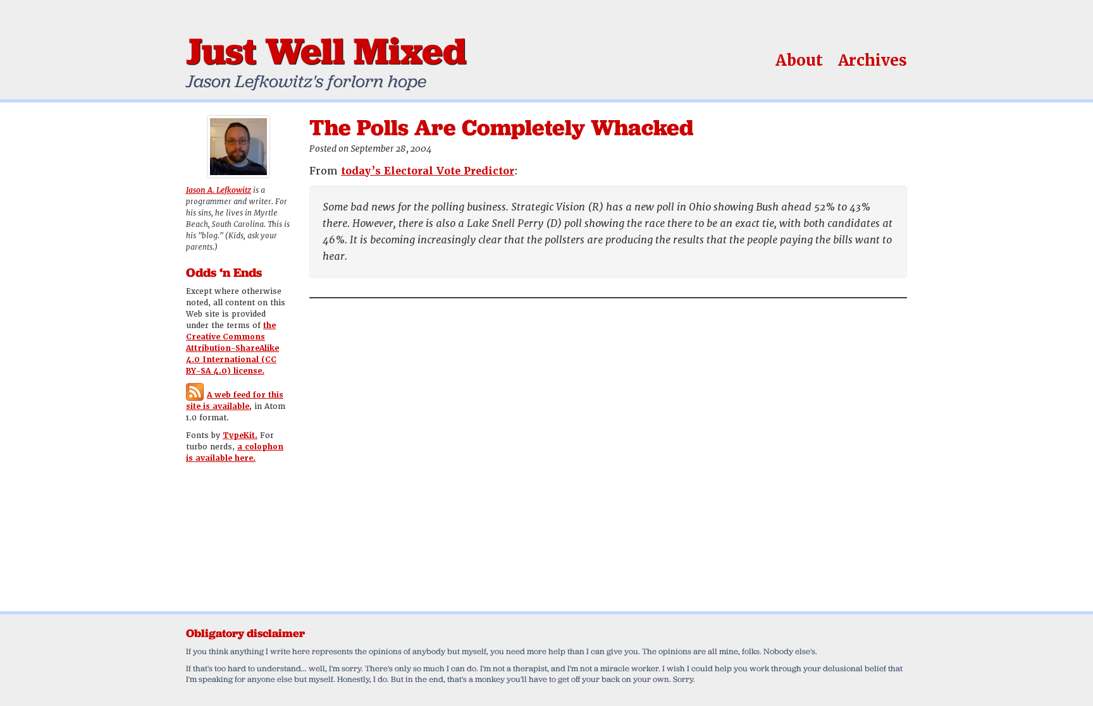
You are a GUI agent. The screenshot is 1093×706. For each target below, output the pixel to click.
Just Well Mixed (326, 51)
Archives (872, 60)
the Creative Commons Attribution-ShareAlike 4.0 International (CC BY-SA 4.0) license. (232, 348)
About (799, 60)
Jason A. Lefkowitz (218, 190)
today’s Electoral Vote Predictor (427, 171)
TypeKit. (240, 435)
